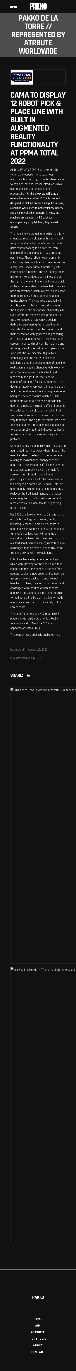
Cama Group (33, 628)
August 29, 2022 (37, 649)
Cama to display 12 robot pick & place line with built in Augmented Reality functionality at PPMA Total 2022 (34, 618)
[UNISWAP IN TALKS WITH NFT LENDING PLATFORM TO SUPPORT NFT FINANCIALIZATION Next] (38, 1105)
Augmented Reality (24, 658)
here (57, 634)
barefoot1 (19, 649)
